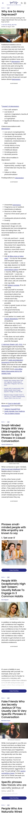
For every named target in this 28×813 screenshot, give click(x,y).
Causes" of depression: (10, 106)
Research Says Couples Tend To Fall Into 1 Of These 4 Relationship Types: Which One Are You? (14, 396)
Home (3, 8)
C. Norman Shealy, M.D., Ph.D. (11, 344)
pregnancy (17, 205)
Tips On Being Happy (12, 413)
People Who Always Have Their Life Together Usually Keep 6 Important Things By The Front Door (13, 383)
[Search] (21, 3)
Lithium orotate (13, 285)
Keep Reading (14, 570)
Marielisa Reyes (5, 720)
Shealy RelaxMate (11, 319)
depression (15, 61)
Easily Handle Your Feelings (14, 411)
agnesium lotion (12, 270)
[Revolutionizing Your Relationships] (14, 2)
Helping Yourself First (12, 409)
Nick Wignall (4, 599)
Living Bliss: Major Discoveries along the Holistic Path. (11, 371)
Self (8, 8)
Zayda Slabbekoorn (7, 444)
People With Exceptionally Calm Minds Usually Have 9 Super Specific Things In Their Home (14, 390)
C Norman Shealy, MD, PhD (8, 24)
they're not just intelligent (10, 469)
